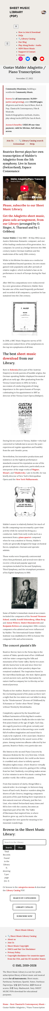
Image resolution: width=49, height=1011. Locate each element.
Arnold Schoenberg (25, 619)
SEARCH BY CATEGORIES (24, 898)
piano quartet (25, 537)
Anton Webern (13, 623)
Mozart (6, 473)
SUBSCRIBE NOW (24, 916)
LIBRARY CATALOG (24, 907)
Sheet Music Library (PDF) (20, 12)
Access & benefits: (14, 125)
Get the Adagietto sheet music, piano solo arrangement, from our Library (24, 219)
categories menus (26, 887)
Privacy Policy (14, 952)
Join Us (10, 140)
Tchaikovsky (20, 473)
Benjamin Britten (11, 626)
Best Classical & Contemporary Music (27, 1004)
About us (12, 939)
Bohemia (14, 370)
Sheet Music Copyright (18, 946)
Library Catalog (13, 890)
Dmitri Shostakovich (30, 623)
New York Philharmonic (27, 479)
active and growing (15, 102)
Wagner (35, 469)
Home (5, 1004)
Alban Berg (40, 619)
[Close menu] (16, 26)
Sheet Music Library (24, 930)
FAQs (32, 144)
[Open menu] (7, 44)
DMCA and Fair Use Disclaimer (22, 949)
